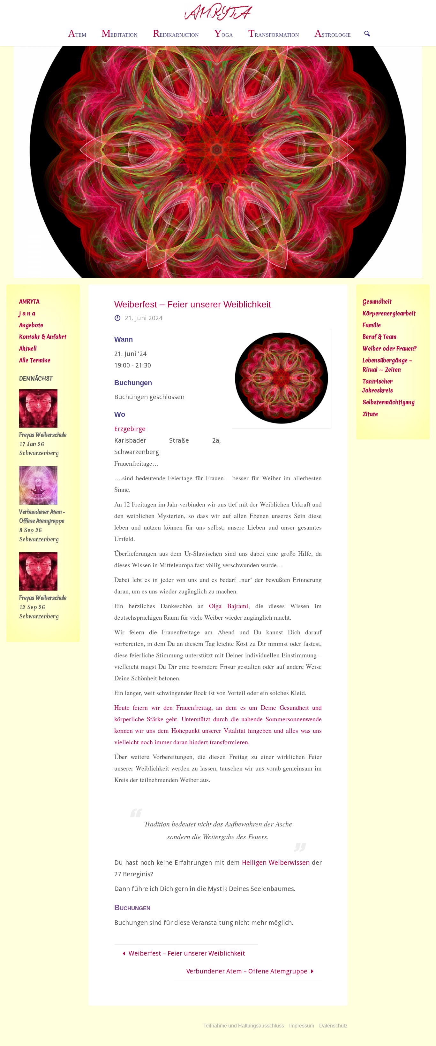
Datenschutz (333, 1025)
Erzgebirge (130, 429)
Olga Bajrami (228, 605)
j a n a (27, 313)
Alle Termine (34, 360)
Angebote (31, 325)
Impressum (301, 1025)
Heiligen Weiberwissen (276, 862)
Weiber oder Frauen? (390, 348)
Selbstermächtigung (389, 402)
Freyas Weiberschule (42, 434)
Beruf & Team (379, 336)
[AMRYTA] (218, 11)
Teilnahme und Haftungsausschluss (243, 1025)
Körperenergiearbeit (389, 313)
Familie (372, 325)
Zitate (370, 414)
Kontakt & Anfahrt (42, 336)
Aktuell (28, 348)
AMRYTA (29, 301)
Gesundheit (377, 301)
